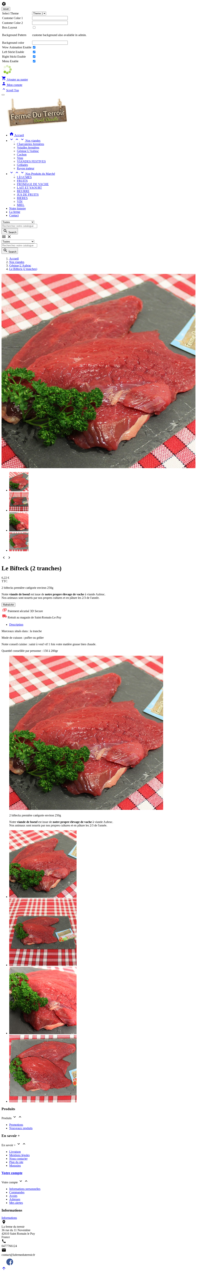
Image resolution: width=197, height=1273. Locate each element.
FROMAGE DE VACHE (33, 184)
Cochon (22, 154)
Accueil (16, 135)
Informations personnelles (24, 1189)
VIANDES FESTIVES (31, 161)
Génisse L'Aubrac (28, 151)
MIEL (20, 205)
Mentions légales (19, 1155)
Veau (20, 158)
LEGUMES (24, 177)
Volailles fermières (28, 147)
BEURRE (23, 191)
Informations (9, 1217)
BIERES (22, 198)
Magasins (15, 1165)
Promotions (16, 1124)
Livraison (15, 1151)
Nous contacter (18, 1158)
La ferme (14, 212)
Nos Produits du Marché (32, 173)
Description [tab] (16, 624)
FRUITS (22, 180)
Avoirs (13, 1195)
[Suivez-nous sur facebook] (7, 1264)
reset (6, 9)
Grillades (22, 165)
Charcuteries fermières (30, 144)
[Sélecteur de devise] (3, 94)
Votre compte (12, 1173)
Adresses (14, 1199)
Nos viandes (24, 140)
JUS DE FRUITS (28, 194)
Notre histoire (17, 208)
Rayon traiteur (25, 168)
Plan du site (16, 1162)
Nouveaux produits (21, 1128)
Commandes (16, 1192)
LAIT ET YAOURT (29, 187)
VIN (20, 201)
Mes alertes (16, 1202)
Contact (14, 215)
